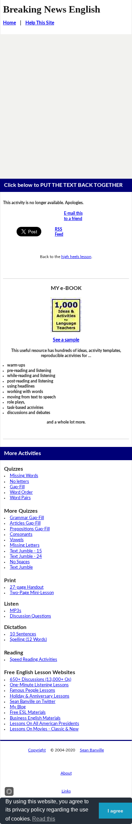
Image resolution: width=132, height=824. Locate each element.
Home (9, 23)
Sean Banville (92, 750)
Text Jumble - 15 (26, 551)
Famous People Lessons (32, 690)
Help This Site (39, 23)
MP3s (15, 611)
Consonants (21, 534)
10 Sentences (23, 634)
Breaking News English (51, 9)
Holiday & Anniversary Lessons (39, 696)
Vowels (17, 540)
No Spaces (20, 562)
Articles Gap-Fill (25, 523)
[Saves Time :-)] (66, 315)
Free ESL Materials (28, 712)
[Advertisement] (66, 104)
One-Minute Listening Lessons (39, 685)
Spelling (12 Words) (28, 639)
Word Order (21, 492)
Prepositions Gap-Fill (30, 529)
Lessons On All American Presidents (44, 724)
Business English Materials (35, 718)
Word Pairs (20, 498)
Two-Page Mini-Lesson (32, 593)
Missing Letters (25, 545)
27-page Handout (27, 587)
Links (66, 791)
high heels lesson (76, 257)
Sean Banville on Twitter (33, 702)
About (66, 773)
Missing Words (24, 476)
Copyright (37, 750)
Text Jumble (21, 567)
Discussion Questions (30, 616)
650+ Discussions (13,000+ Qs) (40, 680)
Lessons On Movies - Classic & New (44, 729)
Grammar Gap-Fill (27, 518)
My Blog (18, 707)
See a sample (66, 340)
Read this (43, 819)
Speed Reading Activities (33, 660)
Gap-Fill (17, 487)
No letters (19, 481)
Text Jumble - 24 (26, 556)
